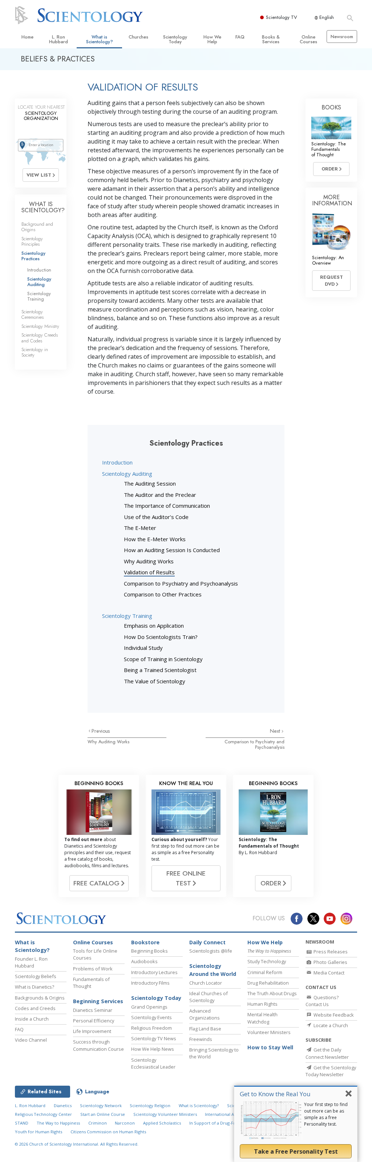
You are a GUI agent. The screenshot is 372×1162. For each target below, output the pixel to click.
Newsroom (342, 36)
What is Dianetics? (34, 987)
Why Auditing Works (149, 561)
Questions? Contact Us (322, 1001)
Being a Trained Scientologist (160, 670)
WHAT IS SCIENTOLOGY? (43, 207)
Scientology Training (127, 615)
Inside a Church (32, 1019)
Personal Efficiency (93, 1020)
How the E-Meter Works (155, 539)
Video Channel (31, 1040)
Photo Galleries (329, 962)
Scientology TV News (153, 1038)
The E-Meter (140, 527)
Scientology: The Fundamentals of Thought (328, 149)
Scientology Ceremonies (32, 314)
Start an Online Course (102, 1114)
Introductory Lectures (154, 972)
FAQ (239, 36)
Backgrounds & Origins (40, 997)
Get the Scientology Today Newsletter (331, 1071)
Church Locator (205, 983)
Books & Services (271, 39)
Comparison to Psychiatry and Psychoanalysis (181, 583)
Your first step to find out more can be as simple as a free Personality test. (326, 1114)
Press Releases (330, 951)
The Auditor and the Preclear (160, 494)
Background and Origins (37, 227)
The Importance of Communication (167, 505)
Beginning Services (98, 1001)
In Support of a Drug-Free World (221, 1123)
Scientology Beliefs (35, 976)
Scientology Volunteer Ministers (165, 1114)
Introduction (117, 462)
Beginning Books (149, 951)
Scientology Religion (150, 1105)
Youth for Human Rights (38, 1131)
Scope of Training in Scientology (163, 659)
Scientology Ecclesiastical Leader (153, 1063)
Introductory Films (150, 983)
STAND (21, 1123)
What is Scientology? (99, 39)
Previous (101, 731)
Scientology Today (175, 39)
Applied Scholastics (162, 1123)
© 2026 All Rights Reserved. (76, 1144)
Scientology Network (101, 1105)
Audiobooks (144, 961)
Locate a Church (330, 1025)
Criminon (97, 1123)
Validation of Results (149, 572)
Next (276, 731)
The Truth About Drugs (272, 993)
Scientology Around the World (212, 969)
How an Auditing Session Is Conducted (172, 550)
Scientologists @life (210, 951)
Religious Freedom (151, 1028)
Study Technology (266, 961)
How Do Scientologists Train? (161, 636)
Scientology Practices (33, 256)
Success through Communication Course (98, 1045)
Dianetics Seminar (92, 1010)
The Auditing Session (150, 483)
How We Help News (152, 1049)
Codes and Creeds (35, 1008)
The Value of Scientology (154, 681)
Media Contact (328, 972)
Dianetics (63, 1105)
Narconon (125, 1123)
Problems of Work (93, 968)
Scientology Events (151, 1017)
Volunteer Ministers (269, 1032)
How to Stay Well (270, 1047)
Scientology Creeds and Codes (39, 337)
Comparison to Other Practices (163, 594)
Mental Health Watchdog (262, 1018)
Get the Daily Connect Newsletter (327, 1053)
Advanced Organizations (204, 1014)
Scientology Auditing (127, 473)
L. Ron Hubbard (58, 39)
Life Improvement (92, 1031)
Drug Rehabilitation (268, 983)
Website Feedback (333, 1015)
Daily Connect (207, 942)
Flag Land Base (205, 1028)
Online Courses (308, 39)
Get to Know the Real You (275, 1094)
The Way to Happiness (58, 1123)
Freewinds (200, 1039)
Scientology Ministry (40, 326)
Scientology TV (281, 17)
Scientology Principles (32, 241)
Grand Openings (149, 1007)
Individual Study (143, 647)
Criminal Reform (264, 972)
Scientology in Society (34, 352)
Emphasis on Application (154, 625)
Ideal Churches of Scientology (208, 997)
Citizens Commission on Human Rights (108, 1131)
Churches (138, 36)
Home (27, 36)
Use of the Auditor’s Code (156, 516)
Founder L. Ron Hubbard (31, 962)
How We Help (212, 39)
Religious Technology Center (43, 1114)
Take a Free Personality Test (296, 1151)
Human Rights (262, 1004)
